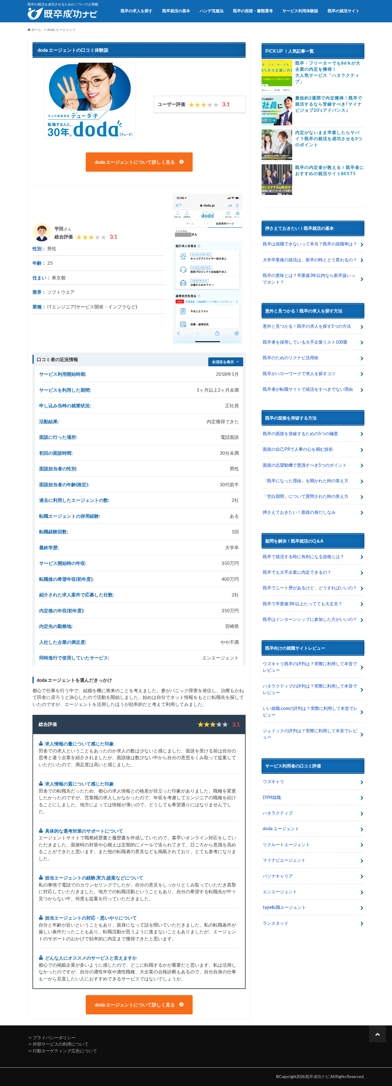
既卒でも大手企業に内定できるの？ (297, 572)
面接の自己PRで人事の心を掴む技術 (298, 449)
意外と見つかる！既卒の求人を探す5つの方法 (307, 326)
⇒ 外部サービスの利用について (58, 1044)
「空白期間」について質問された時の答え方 (306, 496)
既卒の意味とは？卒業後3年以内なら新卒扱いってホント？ (309, 279)
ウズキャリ (273, 781)
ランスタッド (275, 923)
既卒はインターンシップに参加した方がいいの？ (310, 619)
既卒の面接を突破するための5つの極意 (300, 433)
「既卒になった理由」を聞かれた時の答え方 (306, 480)
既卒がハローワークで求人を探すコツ (299, 373)
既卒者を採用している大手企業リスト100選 (305, 342)
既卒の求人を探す (137, 10)
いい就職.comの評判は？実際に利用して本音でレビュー (310, 712)
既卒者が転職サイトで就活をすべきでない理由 (308, 389)
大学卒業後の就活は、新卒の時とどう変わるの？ (310, 259)
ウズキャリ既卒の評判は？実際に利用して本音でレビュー (310, 667)
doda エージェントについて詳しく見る (135, 162)
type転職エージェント (284, 907)
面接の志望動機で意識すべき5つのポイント (305, 465)
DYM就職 (272, 797)
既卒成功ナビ (317, 1076)
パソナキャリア (278, 876)
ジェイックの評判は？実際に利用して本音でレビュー (310, 734)
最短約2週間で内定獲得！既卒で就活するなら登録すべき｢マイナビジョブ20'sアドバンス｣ (328, 104)
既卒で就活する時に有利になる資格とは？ (303, 556)
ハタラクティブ (278, 812)
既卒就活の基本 (176, 10)
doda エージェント (281, 828)
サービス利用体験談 (300, 10)
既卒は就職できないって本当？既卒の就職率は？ (310, 243)
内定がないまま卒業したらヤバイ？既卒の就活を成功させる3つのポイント (328, 138)
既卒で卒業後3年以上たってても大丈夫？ (302, 603)
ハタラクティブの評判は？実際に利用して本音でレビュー (310, 689)
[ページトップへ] (377, 1033)
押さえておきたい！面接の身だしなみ (299, 512)
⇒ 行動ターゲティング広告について (62, 1050)
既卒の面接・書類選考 (253, 10)
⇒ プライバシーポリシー (52, 1037)
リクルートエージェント (286, 844)
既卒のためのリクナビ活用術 (290, 357)
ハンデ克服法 (212, 10)
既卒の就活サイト (344, 10)
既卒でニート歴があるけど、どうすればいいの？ (310, 587)
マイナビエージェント (284, 860)
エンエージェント (280, 891)
